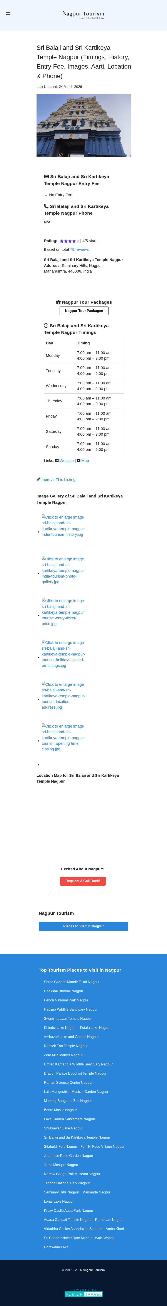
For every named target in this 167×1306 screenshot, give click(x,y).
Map (85, 460)
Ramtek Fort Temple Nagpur (65, 1046)
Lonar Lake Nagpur (59, 1201)
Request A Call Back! (82, 881)
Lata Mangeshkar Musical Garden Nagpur (76, 1092)
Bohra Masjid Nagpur (60, 1110)
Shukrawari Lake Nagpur (63, 1128)
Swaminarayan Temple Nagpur (68, 1018)
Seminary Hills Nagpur (61, 1192)
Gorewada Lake (56, 1247)
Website (67, 460)
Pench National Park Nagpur (66, 1000)
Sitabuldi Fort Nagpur (60, 1146)
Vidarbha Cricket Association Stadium (73, 1229)
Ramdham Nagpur (109, 1220)
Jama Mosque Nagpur (61, 1165)
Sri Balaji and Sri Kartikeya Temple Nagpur (77, 1137)
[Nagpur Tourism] (83, 15)
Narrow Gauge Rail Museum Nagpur (72, 1174)
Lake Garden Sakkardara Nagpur (69, 1119)
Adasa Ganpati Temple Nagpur (68, 1220)
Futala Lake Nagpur (95, 1028)
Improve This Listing (57, 479)
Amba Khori (115, 1229)
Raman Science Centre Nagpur (68, 1082)
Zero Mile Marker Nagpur (63, 1055)
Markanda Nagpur (96, 1192)
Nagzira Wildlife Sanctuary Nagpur (70, 1009)
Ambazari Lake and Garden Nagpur (71, 1037)
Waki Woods (104, 1238)
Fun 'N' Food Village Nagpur (102, 1146)
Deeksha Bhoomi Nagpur (63, 991)
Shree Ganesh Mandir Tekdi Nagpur (71, 982)
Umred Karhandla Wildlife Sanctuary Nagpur (78, 1064)
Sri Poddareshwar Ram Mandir (68, 1238)
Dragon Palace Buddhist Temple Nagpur (75, 1073)
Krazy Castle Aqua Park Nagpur (68, 1210)
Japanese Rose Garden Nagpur (68, 1156)
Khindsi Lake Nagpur (60, 1028)
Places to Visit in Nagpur (83, 926)
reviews (79, 249)
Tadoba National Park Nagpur (67, 1183)
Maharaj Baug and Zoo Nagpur (68, 1101)
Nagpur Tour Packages (84, 311)
